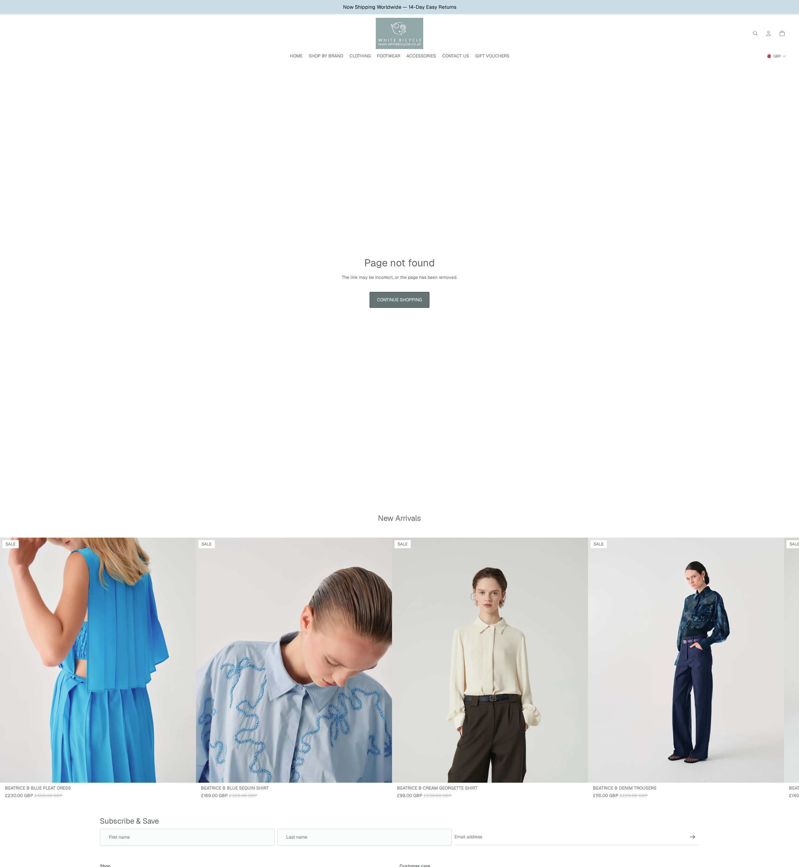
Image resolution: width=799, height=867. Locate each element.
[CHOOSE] (186, 773)
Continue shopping (399, 300)
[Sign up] (692, 837)
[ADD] (382, 773)
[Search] (755, 33)
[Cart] (782, 33)
